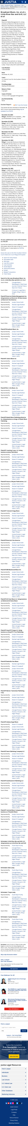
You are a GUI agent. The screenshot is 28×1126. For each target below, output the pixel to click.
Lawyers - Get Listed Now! (14, 1035)
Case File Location (9, 263)
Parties (6, 270)
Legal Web (22, 290)
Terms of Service (14, 1117)
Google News (16, 282)
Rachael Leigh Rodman (18, 304)
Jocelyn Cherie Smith (17, 302)
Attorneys (6, 261)
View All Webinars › (14, 1009)
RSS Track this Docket (21, 105)
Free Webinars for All (7, 975)
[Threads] (15, 1103)
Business (4, 1076)
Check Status (7, 274)
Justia (16, 1100)
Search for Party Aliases (10, 258)
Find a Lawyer (5, 1024)
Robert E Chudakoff (17, 307)
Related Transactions (10, 272)
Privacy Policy (14, 1120)
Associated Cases (8, 259)
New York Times (16, 288)
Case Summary (8, 265)
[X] (19, 1103)
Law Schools (6, 1080)
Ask (13, 294)
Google (14, 292)
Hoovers (20, 319)
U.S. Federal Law (7, 1083)
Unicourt (15, 290)
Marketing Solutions (8, 1094)
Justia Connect (14, 1107)
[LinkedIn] (6, 1103)
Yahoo (23, 292)
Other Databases (7, 1091)
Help (14, 1115)
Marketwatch (15, 284)
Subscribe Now (14, 1056)
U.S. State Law (6, 1087)
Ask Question (14, 968)
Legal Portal (14, 1109)
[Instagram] (13, 1103)
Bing (18, 292)
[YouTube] (8, 1103)
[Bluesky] (17, 1103)
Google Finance (17, 317)
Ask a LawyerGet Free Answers (6, 960)
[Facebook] (11, 1103)
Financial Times (21, 286)
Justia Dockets (17, 323)
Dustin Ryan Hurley (17, 845)
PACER (21, 248)
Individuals (5, 1072)
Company (14, 1112)
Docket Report (8, 267)
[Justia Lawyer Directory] (21, 1103)
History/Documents (9, 268)
